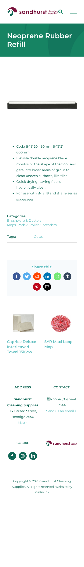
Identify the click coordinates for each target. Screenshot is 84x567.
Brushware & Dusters (24, 220)
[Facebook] (12, 456)
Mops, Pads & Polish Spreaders (32, 225)
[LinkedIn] (33, 456)
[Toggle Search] (60, 11)
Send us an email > (61, 411)
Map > (23, 423)
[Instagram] (23, 456)
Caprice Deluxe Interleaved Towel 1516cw (21, 347)
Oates (38, 236)
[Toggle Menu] (73, 12)
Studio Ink (41, 492)
